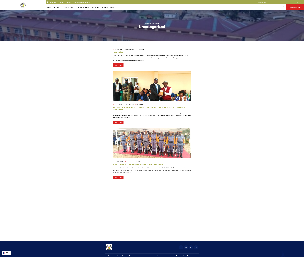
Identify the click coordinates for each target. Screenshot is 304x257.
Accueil (49, 7)
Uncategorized (129, 49)
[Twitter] (294, 2)
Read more (118, 65)
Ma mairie (57, 7)
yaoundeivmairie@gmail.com (56, 2)
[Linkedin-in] (196, 247)
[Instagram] (191, 247)
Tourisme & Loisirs (82, 7)
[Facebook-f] (181, 247)
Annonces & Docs (107, 7)
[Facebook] (297, 2)
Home (147, 23)
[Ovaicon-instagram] (300, 2)
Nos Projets (95, 7)
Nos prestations (68, 7)
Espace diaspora (262, 2)
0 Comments (140, 49)
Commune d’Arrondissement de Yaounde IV (78, 2)
